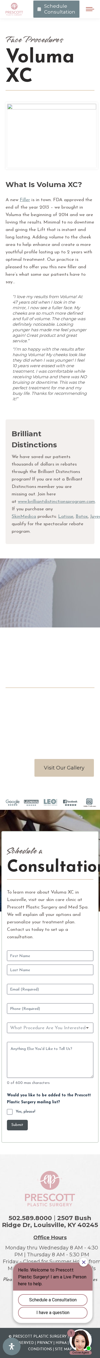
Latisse (65, 516)
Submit (17, 1125)
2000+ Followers (89, 806)
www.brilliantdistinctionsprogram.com (56, 501)
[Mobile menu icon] (90, 9)
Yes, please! (25, 1112)
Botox (82, 516)
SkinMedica (24, 516)
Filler (25, 200)
